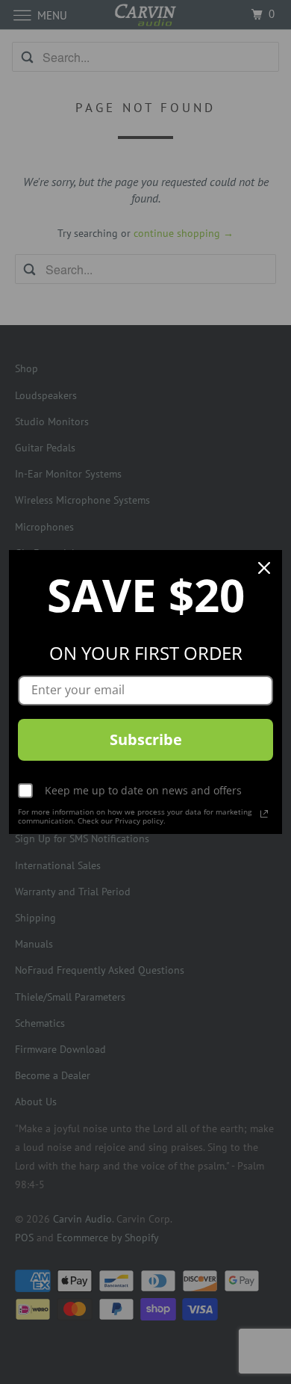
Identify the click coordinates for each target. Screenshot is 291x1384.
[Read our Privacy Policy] (264, 814)
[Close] (264, 568)
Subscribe (146, 739)
